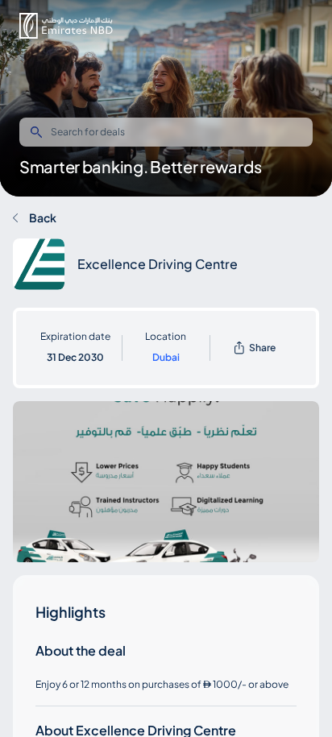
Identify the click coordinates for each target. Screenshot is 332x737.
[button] (66, 26)
